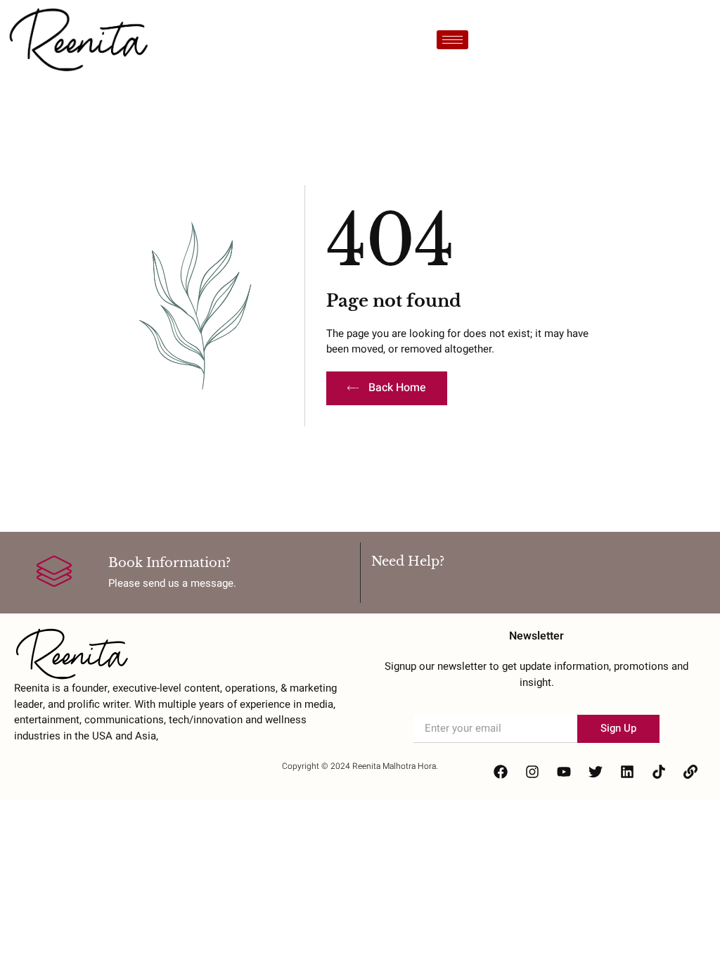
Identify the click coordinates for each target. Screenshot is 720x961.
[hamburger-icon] (452, 39)
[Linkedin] (627, 772)
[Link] (690, 772)
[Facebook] (501, 772)
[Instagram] (532, 772)
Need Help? (407, 561)
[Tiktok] (659, 772)
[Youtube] (564, 772)
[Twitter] (595, 772)
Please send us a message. (172, 583)
